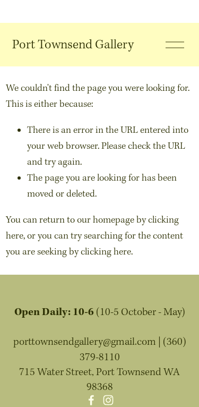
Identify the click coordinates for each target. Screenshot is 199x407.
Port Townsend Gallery (73, 45)
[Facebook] (91, 400)
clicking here (106, 252)
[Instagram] (108, 400)
